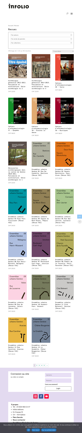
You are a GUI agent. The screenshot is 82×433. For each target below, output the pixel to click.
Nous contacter (19, 420)
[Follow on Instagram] (35, 396)
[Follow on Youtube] (46, 396)
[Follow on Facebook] (41, 396)
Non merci (35, 430)
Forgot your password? (51, 384)
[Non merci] (79, 428)
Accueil (10, 25)
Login (58, 388)
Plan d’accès (18, 417)
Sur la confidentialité (49, 430)
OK (29, 430)
